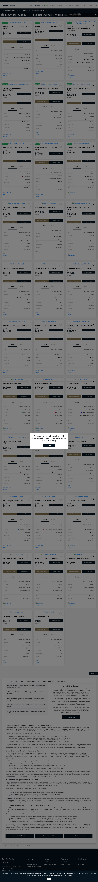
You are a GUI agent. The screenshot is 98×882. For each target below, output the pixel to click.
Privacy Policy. (67, 875)
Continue (49, 445)
